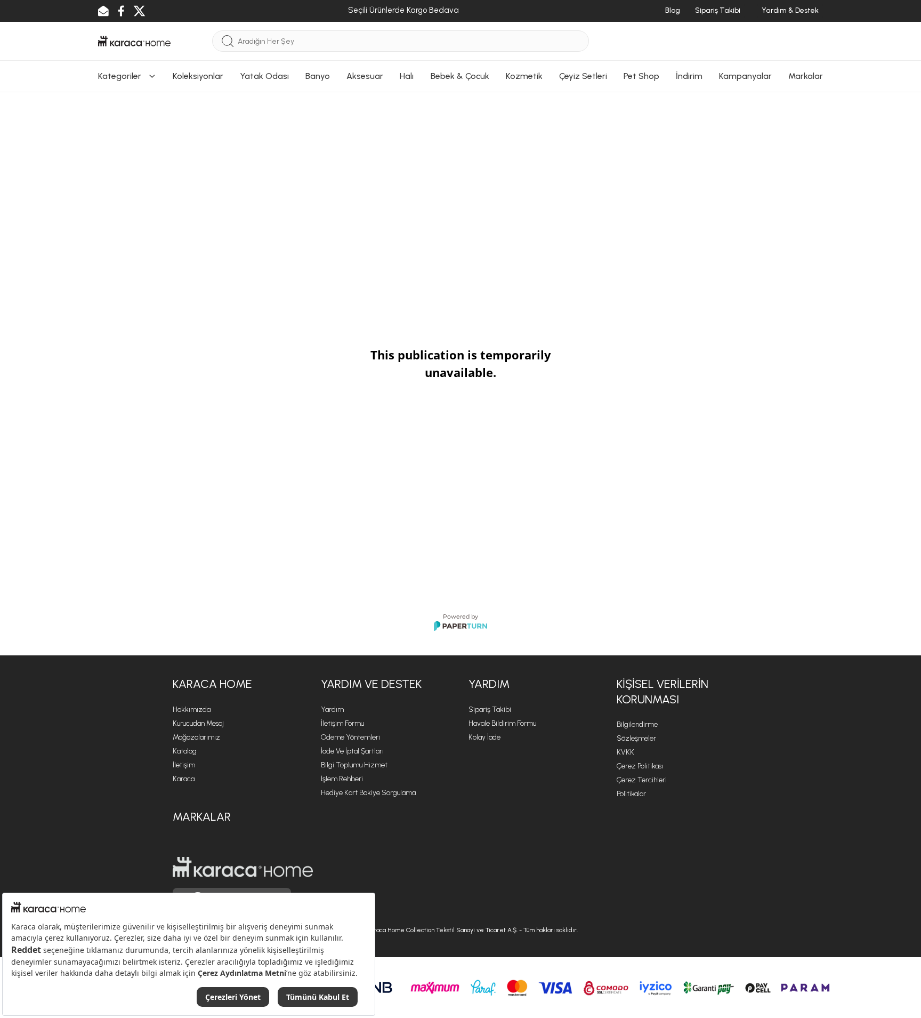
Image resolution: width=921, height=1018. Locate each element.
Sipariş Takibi (489, 709)
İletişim (184, 764)
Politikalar (631, 793)
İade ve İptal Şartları (352, 751)
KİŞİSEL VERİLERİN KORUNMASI (662, 692)
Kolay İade (484, 737)
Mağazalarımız (196, 737)
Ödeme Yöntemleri (350, 737)
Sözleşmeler (636, 738)
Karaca (184, 778)
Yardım (332, 709)
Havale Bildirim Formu (502, 723)
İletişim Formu (342, 723)
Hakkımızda (192, 709)
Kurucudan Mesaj (198, 723)
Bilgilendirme (637, 724)
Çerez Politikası (640, 766)
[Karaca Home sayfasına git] (243, 867)
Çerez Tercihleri (642, 779)
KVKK (625, 752)
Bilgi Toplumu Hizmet (354, 764)
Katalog (185, 751)
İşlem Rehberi (342, 778)
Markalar (202, 816)
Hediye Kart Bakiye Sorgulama (368, 792)
